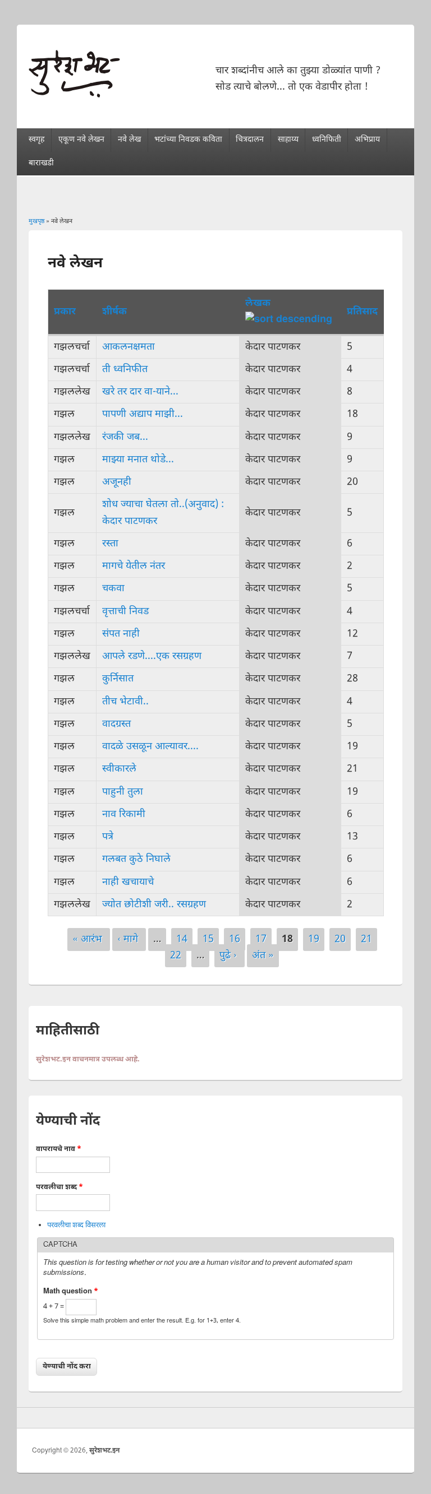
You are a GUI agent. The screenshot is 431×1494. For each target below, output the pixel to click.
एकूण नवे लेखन (81, 139)
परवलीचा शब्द (59, 1187)
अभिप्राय (367, 139)
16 (234, 939)
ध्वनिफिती (326, 139)
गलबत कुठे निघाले (136, 859)
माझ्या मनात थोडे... (138, 459)
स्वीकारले (119, 769)
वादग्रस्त (116, 724)
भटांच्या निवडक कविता (188, 139)
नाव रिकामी (123, 814)
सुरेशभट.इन (104, 1450)
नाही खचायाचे (128, 882)
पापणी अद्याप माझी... (142, 414)
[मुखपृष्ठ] (74, 95)
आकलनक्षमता (128, 347)
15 (208, 939)
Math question (70, 1291)
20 (340, 939)
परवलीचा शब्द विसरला (76, 1225)
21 (366, 939)
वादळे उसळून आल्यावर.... (150, 746)
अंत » (263, 955)
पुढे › (229, 955)
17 (261, 939)
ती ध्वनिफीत (125, 369)
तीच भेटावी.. (125, 701)
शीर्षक (114, 311)
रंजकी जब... (125, 437)
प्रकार (65, 311)
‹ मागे (129, 939)
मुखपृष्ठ (36, 221)
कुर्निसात (118, 678)
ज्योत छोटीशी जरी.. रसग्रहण (154, 904)
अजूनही (116, 482)
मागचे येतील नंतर (133, 566)
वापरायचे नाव (58, 1149)
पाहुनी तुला (122, 792)
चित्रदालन (250, 139)
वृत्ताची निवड (125, 611)
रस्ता (110, 543)
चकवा (113, 588)
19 (313, 939)
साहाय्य (288, 139)
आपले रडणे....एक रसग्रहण (151, 656)
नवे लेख (129, 139)
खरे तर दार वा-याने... (140, 392)
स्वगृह (36, 139)
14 (181, 939)
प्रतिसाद (362, 311)
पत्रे (107, 836)
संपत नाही (121, 634)
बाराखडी (41, 163)
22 (175, 955)
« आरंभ (88, 939)
